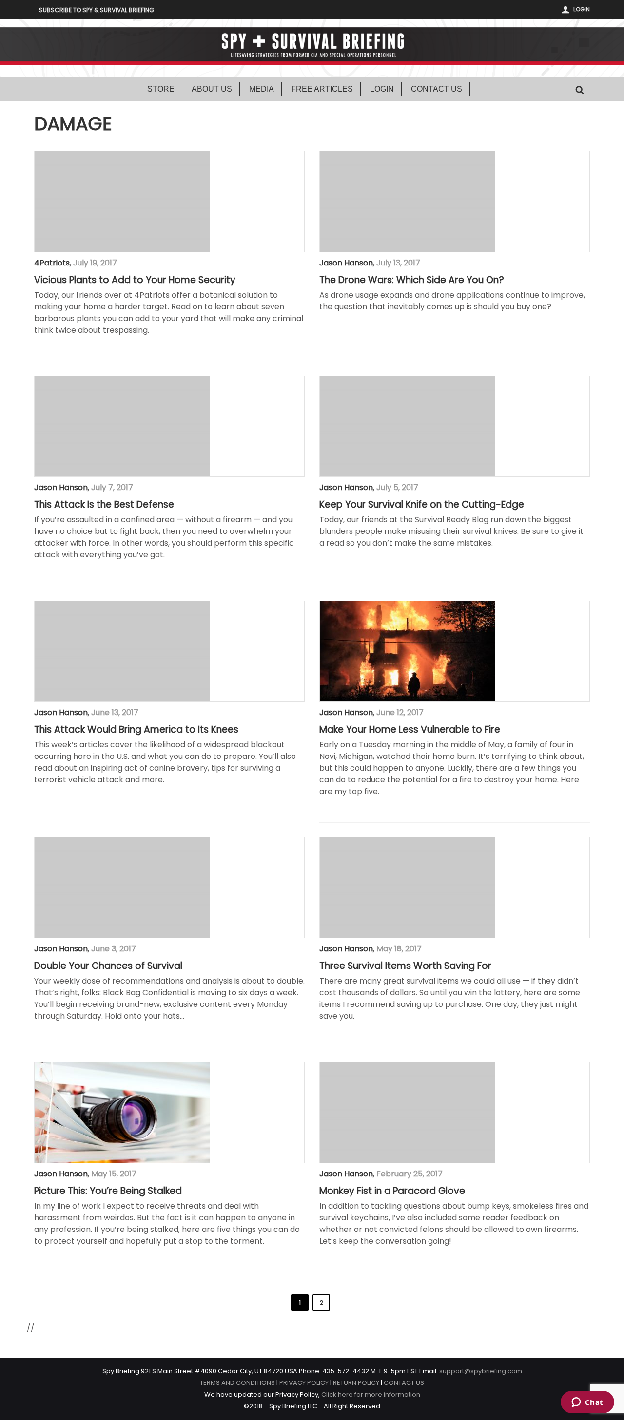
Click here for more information (370, 1394)
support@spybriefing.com (480, 1371)
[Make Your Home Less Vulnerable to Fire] (407, 651)
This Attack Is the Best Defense (104, 504)
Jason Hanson (346, 262)
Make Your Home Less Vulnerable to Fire (409, 729)
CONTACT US (404, 1382)
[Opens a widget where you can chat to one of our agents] (587, 1403)
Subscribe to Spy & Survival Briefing (96, 10)
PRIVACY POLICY (304, 1382)
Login (581, 9)
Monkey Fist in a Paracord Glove (392, 1191)
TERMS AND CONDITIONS (237, 1382)
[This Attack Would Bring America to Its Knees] (122, 651)
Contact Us (436, 89)
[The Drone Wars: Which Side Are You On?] (407, 201)
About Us (212, 89)
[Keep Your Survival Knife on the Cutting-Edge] (407, 426)
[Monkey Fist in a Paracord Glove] (407, 1112)
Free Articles (322, 89)
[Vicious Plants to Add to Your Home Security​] (122, 201)
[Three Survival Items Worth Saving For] (407, 887)
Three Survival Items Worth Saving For (405, 966)
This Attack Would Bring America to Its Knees (136, 729)
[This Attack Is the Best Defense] (122, 426)
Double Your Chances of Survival (108, 966)
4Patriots (52, 262)
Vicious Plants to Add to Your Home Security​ (134, 280)
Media (261, 89)
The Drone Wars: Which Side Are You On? (411, 280)
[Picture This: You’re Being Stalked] (122, 1112)
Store (161, 89)
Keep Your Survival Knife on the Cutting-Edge (421, 504)
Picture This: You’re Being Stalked (108, 1191)
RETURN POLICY (356, 1382)
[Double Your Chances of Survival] (122, 887)
